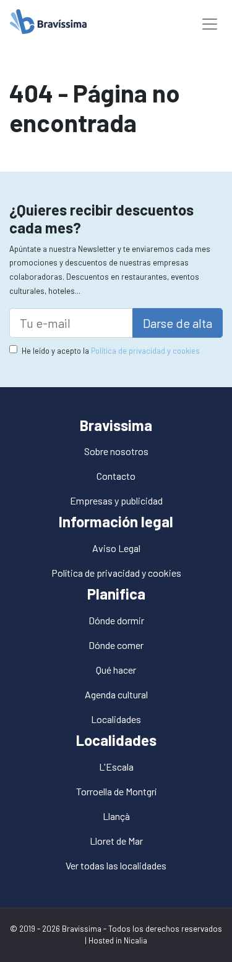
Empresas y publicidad (116, 500)
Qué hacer (116, 669)
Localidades (116, 719)
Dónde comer (116, 645)
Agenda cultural (116, 694)
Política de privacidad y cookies (145, 351)
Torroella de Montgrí (116, 791)
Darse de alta (177, 323)
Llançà (116, 816)
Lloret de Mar (116, 841)
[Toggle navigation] (209, 21)
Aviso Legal (116, 548)
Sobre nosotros (116, 451)
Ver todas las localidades (116, 865)
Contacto (116, 476)
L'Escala (116, 766)
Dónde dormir (116, 620)
